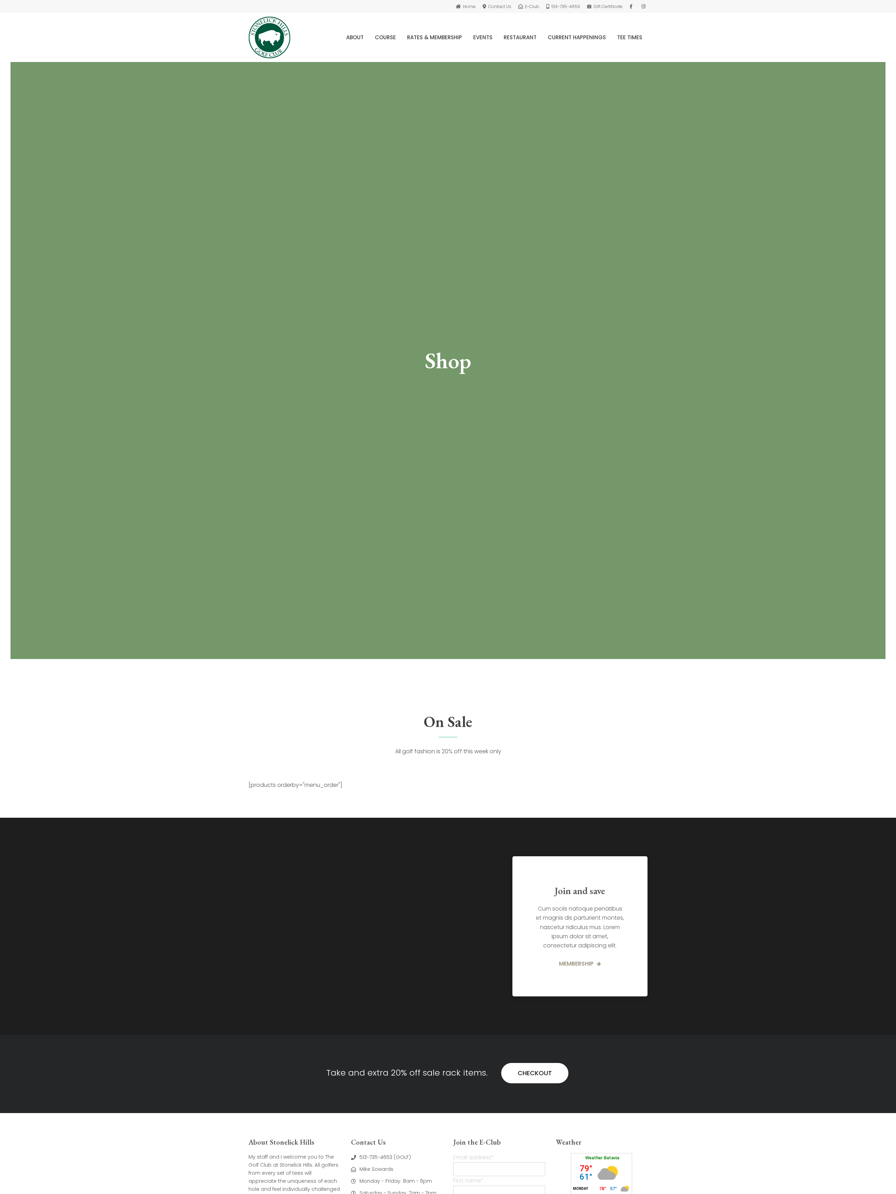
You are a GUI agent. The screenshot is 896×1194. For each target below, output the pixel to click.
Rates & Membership (434, 37)
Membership (577, 964)
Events (482, 37)
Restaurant (520, 37)
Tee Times (629, 37)
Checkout (535, 1073)
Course (385, 37)
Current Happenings (577, 37)
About (355, 37)
